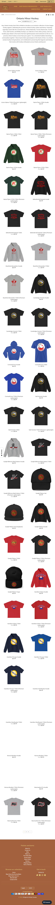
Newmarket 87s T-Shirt (13, 821)
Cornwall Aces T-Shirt (41, 364)
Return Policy (27, 859)
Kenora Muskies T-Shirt (41, 755)
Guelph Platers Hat (41, 493)
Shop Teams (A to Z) (13, 876)
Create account (43, 1)
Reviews (27, 861)
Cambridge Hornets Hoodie (41, 298)
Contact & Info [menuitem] (47, 9)
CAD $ (15, 1)
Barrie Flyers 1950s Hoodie (41, 102)
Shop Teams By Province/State (13, 874)
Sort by (19, 21)
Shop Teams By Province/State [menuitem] (28, 6)
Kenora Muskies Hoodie (14, 755)
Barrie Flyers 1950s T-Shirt (14, 134)
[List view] (36, 21)
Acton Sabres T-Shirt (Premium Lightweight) (13, 102)
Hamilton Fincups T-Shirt (41, 657)
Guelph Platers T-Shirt (14, 558)
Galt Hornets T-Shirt (13, 430)
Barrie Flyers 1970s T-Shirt (41, 167)
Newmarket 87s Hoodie (41, 787)
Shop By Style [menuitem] (35, 9)
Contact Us (27, 850)
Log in (37, 1)
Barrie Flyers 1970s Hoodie (14, 167)
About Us (27, 848)
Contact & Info (13, 879)
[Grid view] (34, 21)
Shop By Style (13, 877)
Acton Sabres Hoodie (14, 70)
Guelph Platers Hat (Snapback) (14, 526)
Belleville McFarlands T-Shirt (14, 232)
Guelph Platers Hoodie (41, 526)
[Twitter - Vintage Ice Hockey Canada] (46, 14)
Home (2, 14)
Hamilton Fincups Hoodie (14, 657)
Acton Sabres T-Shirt (41, 70)
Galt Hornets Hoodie (41, 396)
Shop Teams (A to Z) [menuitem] (46, 6)
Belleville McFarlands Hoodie (41, 199)
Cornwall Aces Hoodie (14, 364)
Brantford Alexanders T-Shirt (41, 266)
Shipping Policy (27, 862)
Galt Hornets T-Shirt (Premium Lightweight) (41, 430)
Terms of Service (27, 864)
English (9, 1)
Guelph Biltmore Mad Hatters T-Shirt (41, 461)
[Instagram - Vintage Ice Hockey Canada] (50, 14)
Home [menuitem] (15, 6)
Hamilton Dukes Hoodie (41, 592)
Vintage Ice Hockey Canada (30, 897)
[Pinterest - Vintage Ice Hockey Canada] (53, 14)
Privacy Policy (27, 857)
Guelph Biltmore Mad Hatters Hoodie (14, 461)
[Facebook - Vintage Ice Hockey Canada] (48, 14)
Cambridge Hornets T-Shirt (13, 331)
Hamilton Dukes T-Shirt (13, 623)
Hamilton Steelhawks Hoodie (41, 689)
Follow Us (27, 854)
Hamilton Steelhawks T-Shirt (14, 722)
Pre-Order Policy (27, 855)
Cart (51, 1)
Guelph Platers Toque (14, 592)
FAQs (27, 852)
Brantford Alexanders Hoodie (14, 266)
